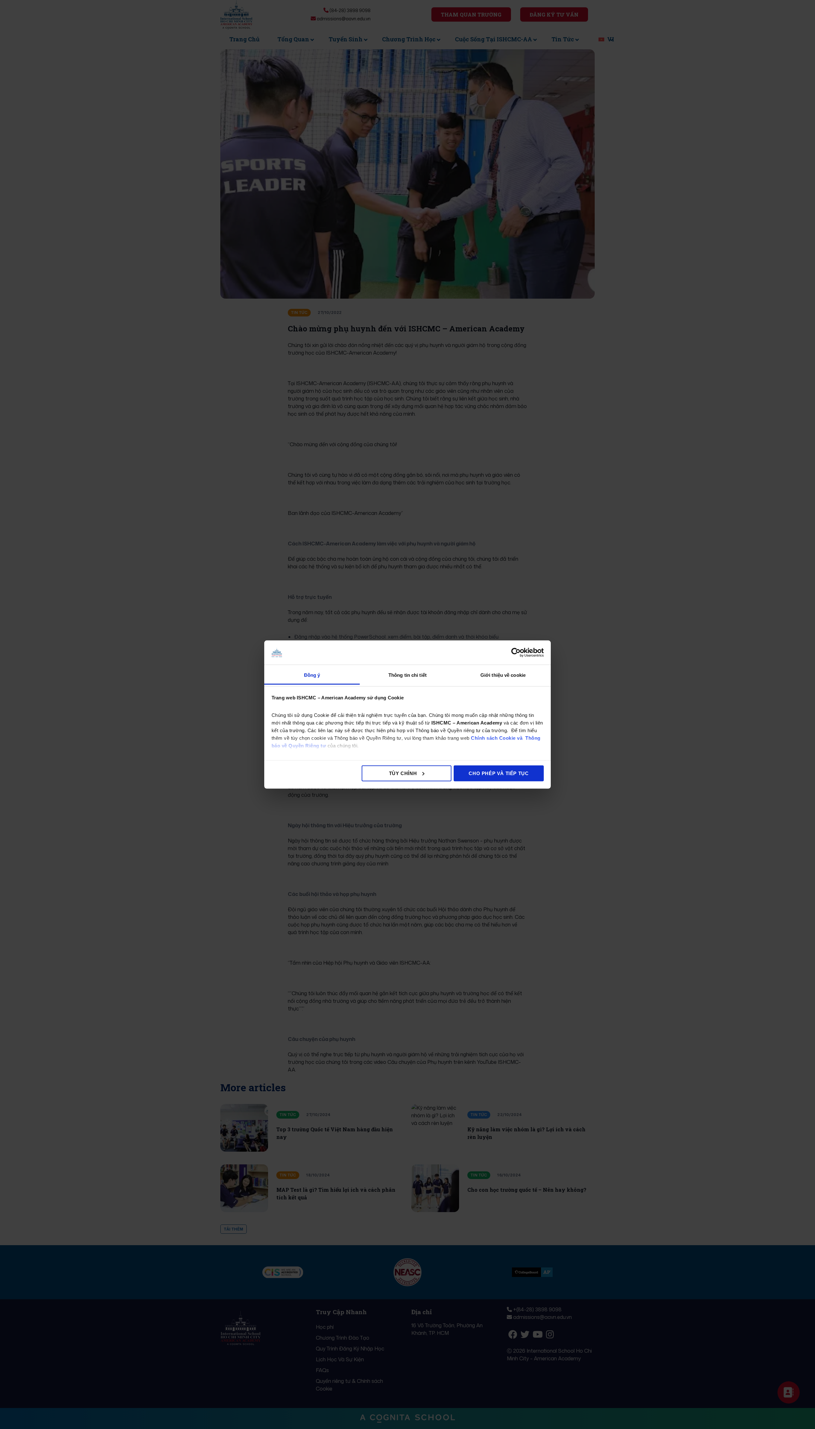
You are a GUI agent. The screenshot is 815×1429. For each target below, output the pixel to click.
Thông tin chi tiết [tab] (407, 675)
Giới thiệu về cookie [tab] (503, 675)
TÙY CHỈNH (403, 773)
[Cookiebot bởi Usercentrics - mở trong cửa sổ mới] (516, 652)
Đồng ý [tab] (312, 675)
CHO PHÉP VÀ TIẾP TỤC (498, 773)
